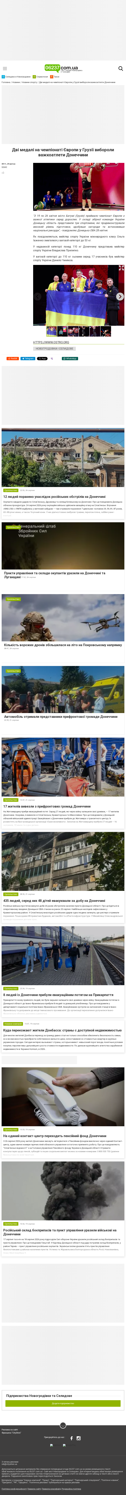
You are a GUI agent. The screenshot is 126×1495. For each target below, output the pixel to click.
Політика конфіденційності (14, 1489)
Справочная (53, 1060)
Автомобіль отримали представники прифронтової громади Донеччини (60, 717)
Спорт (4, 167)
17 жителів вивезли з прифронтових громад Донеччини (47, 806)
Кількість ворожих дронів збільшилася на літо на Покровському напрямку (63, 645)
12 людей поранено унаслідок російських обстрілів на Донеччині (54, 497)
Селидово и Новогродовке (23, 1060)
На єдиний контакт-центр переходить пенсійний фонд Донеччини (54, 1136)
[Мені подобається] (3, 172)
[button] (121, 267)
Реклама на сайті (10, 1430)
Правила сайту (34, 1489)
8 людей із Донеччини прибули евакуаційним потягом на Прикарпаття (58, 995)
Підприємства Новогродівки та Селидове (39, 1396)
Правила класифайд (51, 1489)
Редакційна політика (71, 1489)
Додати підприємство (63, 1403)
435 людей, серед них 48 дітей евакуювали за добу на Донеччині (54, 901)
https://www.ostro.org (51, 342)
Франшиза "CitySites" (11, 1433)
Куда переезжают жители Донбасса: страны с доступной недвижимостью (62, 1030)
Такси (72, 1060)
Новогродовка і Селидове (54, 348)
